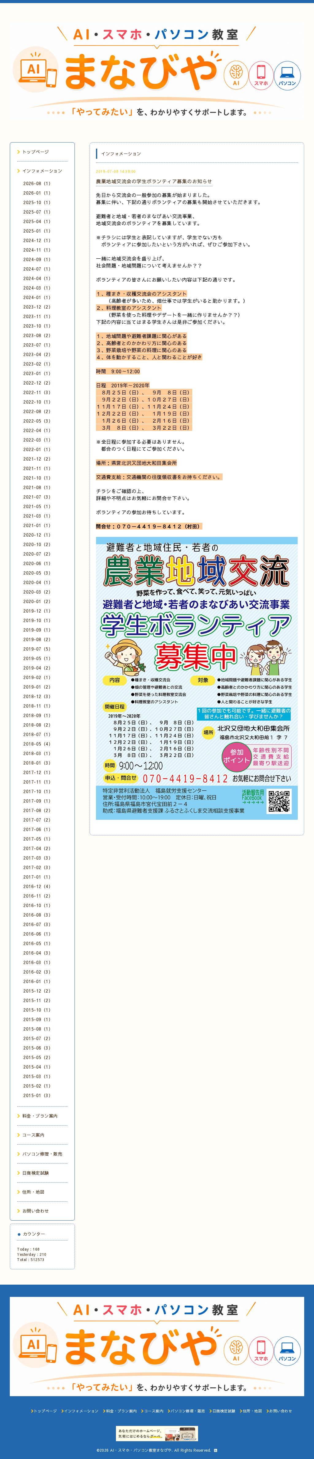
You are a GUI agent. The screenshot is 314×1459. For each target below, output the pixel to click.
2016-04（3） (38, 953)
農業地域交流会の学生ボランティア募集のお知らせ (154, 181)
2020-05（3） (38, 573)
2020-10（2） (38, 544)
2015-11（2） (38, 1000)
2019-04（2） (38, 668)
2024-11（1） (38, 250)
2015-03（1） (38, 1076)
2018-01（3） (38, 763)
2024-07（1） (38, 269)
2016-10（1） (38, 905)
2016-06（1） (38, 934)
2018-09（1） (38, 715)
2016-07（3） (38, 924)
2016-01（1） (38, 981)
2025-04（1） (38, 221)
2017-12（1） (38, 772)
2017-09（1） (38, 801)
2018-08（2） (38, 725)
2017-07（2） (38, 820)
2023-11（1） (38, 316)
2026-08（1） (38, 183)
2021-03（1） (38, 516)
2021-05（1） (38, 506)
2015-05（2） (38, 1057)
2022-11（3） (38, 392)
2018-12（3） (38, 696)
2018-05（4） (38, 744)
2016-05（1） (38, 943)
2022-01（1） (38, 449)
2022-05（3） (38, 421)
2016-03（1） (38, 962)
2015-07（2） (38, 1038)
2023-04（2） (38, 354)
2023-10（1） (38, 326)
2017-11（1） (38, 782)
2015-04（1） (38, 1067)
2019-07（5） (38, 649)
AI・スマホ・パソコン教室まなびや (141, 1450)
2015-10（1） (38, 1010)
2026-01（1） (38, 193)
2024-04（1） (38, 278)
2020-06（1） (38, 563)
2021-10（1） (38, 478)
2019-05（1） (38, 658)
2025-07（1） (38, 212)
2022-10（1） (38, 402)
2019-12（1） (38, 611)
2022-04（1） (38, 430)
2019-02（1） (38, 677)
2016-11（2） (38, 896)
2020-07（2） (38, 554)
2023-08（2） (38, 335)
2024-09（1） (38, 259)
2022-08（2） (38, 411)
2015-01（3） (38, 1095)
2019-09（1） (38, 630)
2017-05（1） (38, 839)
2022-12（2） (38, 383)
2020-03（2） (38, 592)
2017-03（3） (38, 858)
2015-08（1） (38, 1029)
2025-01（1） (38, 231)
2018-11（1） (38, 706)
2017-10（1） (38, 791)
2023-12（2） (38, 307)
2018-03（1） (38, 753)
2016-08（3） (38, 915)
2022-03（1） (38, 440)
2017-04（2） (38, 848)
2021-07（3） (38, 497)
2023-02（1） (38, 364)
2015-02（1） (38, 1086)
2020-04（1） (38, 582)
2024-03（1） (38, 288)
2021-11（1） (38, 468)
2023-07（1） (38, 345)
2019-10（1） (38, 620)
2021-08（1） (38, 487)
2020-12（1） (38, 535)
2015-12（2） (38, 991)
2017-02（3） (38, 867)
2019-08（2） (38, 639)
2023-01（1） (38, 373)
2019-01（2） (38, 687)
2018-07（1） (38, 734)
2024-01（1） (38, 297)
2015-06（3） (38, 1048)
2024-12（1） (38, 240)
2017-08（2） (38, 810)
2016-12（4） (38, 886)
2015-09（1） (38, 1019)
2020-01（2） (38, 601)
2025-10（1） (38, 202)
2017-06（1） (38, 829)
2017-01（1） (38, 877)
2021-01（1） (38, 525)
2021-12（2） (38, 459)
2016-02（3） (38, 972)
